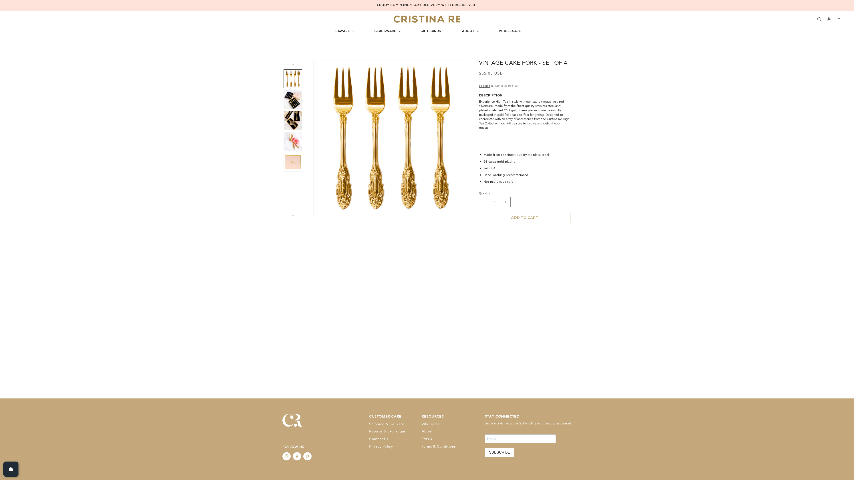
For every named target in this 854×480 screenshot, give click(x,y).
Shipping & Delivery (386, 424)
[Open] (10, 469)
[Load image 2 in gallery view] (293, 99)
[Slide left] (293, 64)
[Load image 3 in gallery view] (293, 120)
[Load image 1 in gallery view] (293, 78)
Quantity (484, 193)
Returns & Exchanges (387, 431)
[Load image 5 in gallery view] (293, 162)
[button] (343, 31)
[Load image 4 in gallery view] (293, 141)
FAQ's (427, 438)
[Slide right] (293, 215)
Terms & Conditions (439, 446)
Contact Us (378, 438)
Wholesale (430, 424)
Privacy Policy (381, 446)
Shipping (484, 85)
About (427, 431)
